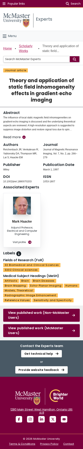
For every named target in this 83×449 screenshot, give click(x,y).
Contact (68, 444)
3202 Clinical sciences (21, 270)
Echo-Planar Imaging (46, 285)
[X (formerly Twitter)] (53, 419)
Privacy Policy (49, 444)
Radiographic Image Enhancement (30, 295)
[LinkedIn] (41, 419)
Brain (25, 280)
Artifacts (11, 280)
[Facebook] (19, 419)
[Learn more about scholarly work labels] (18, 253)
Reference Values (17, 300)
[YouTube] (64, 419)
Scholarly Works (25, 48)
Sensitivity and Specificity (53, 300)
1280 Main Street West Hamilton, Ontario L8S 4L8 (41, 411)
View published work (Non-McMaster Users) (38, 315)
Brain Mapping (15, 285)
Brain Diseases (44, 280)
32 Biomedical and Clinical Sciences (32, 265)
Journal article (15, 70)
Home (7, 48)
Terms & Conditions (22, 444)
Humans (71, 285)
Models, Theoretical (19, 290)
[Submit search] (74, 59)
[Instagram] (30, 419)
